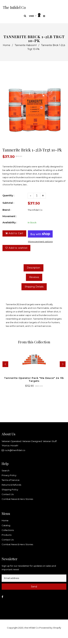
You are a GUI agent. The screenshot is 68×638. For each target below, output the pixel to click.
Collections (8, 530)
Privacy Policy (9, 475)
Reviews (34, 277)
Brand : (6, 209)
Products (6, 535)
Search (5, 470)
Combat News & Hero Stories (17, 499)
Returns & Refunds (11, 484)
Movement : (9, 216)
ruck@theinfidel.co (15, 450)
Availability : (9, 222)
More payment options (40, 241)
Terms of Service (10, 480)
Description (33, 267)
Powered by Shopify (50, 627)
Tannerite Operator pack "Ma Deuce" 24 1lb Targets (34, 379)
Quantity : (8, 195)
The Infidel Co (14, 7)
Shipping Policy (10, 489)
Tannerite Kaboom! (26, 45)
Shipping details (34, 286)
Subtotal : (8, 202)
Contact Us (8, 494)
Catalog (6, 525)
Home (6, 45)
